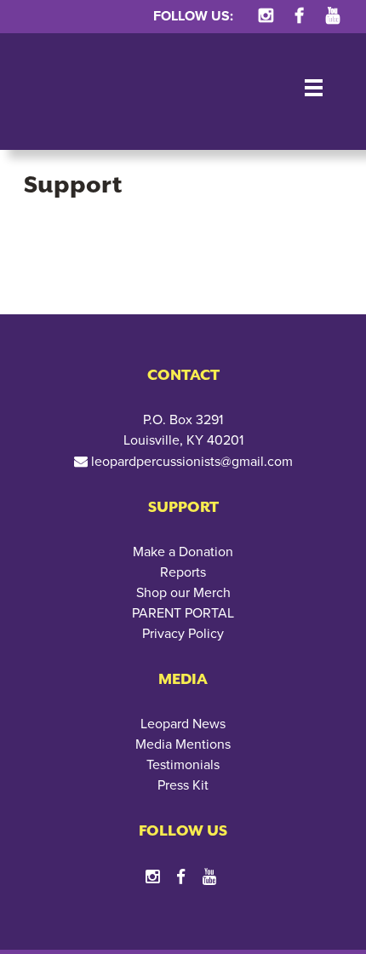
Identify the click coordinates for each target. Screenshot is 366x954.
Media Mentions (183, 744)
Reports (183, 572)
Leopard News (183, 724)
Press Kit (183, 785)
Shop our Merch (183, 592)
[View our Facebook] (299, 16)
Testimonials (183, 764)
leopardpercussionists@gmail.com (192, 461)
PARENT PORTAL (183, 613)
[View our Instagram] (265, 16)
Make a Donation (183, 551)
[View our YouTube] (333, 16)
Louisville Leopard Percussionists (76, 92)
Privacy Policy (183, 633)
